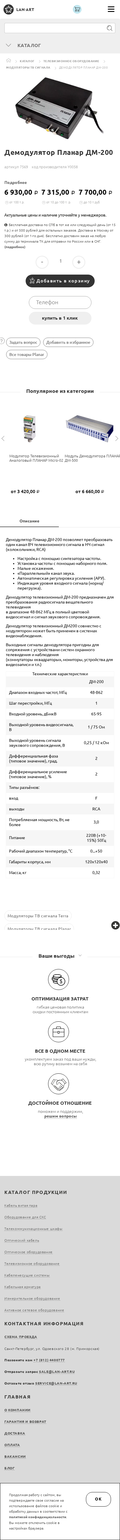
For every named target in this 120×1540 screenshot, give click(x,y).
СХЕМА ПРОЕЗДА (20, 1337)
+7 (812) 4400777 (49, 1360)
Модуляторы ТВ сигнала (28, 67)
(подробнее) (14, 247)
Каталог (27, 61)
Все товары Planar (26, 354)
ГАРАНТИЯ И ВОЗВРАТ (25, 1421)
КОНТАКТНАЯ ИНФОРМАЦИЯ (44, 1323)
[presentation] (4, 439)
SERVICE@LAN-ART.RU (56, 1383)
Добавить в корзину (63, 280)
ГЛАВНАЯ (17, 1396)
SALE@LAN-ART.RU (57, 1372)
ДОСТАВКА (14, 1433)
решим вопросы (60, 1116)
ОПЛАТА (12, 1445)
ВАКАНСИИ (15, 1456)
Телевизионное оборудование (71, 61)
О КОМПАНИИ (17, 1410)
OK (98, 1499)
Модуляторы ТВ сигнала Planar (39, 928)
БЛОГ (9, 1468)
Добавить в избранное (68, 342)
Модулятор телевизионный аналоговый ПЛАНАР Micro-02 (36, 458)
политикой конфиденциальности (37, 1517)
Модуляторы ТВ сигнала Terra (38, 916)
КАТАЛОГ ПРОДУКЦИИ (35, 1192)
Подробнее (15, 182)
